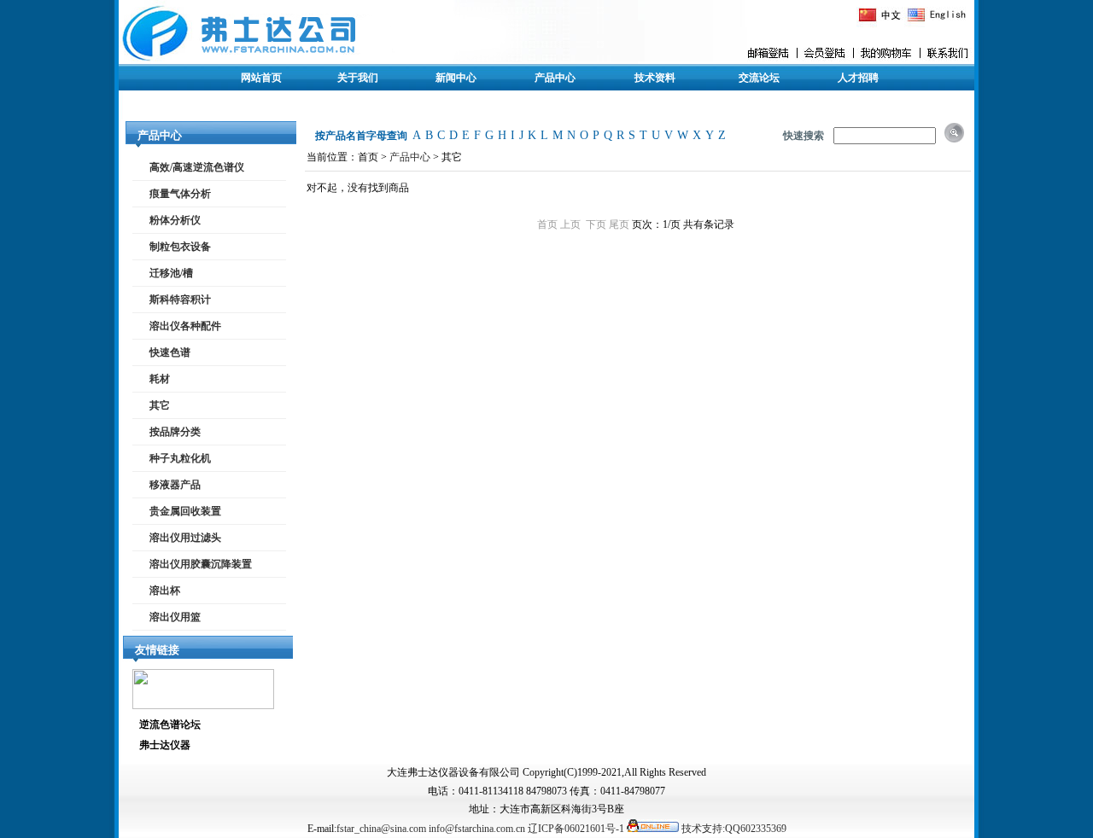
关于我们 (357, 78)
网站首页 (261, 78)
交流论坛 (759, 78)
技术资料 (654, 78)
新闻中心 (455, 78)
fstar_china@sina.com (381, 829)
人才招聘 (858, 78)
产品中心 (555, 78)
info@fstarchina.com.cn (477, 829)
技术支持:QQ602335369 (733, 829)
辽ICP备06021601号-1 (576, 829)
